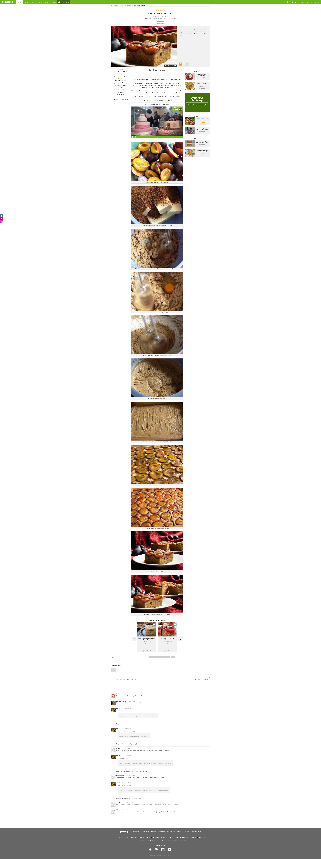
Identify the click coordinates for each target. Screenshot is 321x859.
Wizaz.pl (119, 837)
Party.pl (148, 837)
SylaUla (118, 694)
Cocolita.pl (183, 840)
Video (32, 2)
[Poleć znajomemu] (184, 64)
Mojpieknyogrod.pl (165, 840)
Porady (26, 2)
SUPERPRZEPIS (160, 11)
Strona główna (114, 5)
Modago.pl (156, 837)
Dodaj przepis (64, 2)
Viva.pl (142, 837)
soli (123, 94)
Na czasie (53, 2)
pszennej (121, 83)
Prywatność (145, 831)
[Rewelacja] (164, 21)
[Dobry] (160, 21)
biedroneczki (120, 775)
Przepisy (19, 2)
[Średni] (159, 21)
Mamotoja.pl (134, 837)
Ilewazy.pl (164, 837)
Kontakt (179, 831)
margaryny (120, 78)
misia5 (118, 708)
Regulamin (162, 831)
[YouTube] (170, 849)
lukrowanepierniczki (122, 810)
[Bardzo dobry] (162, 21)
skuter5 (118, 748)
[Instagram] (1, 221)
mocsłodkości (120, 803)
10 (167, 16)
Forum (46, 2)
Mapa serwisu (171, 831)
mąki (117, 83)
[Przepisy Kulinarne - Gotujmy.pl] (7, 1)
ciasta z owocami (165, 657)
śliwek (121, 99)
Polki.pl (126, 837)
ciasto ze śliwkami (154, 657)
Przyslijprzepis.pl (153, 840)
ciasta (172, 657)
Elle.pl (171, 837)
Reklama (186, 831)
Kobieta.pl (202, 837)
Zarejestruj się (314, 2)
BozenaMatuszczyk (122, 701)
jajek (125, 89)
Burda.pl (175, 840)
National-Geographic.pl (181, 837)
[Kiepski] (157, 21)
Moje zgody (136, 831)
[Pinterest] (1, 218)
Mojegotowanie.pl (141, 840)
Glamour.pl (193, 837)
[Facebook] (1, 215)
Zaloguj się (305, 2)
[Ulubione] (154, 624)
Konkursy (39, 2)
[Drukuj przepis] (187, 64)
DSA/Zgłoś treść (196, 831)
